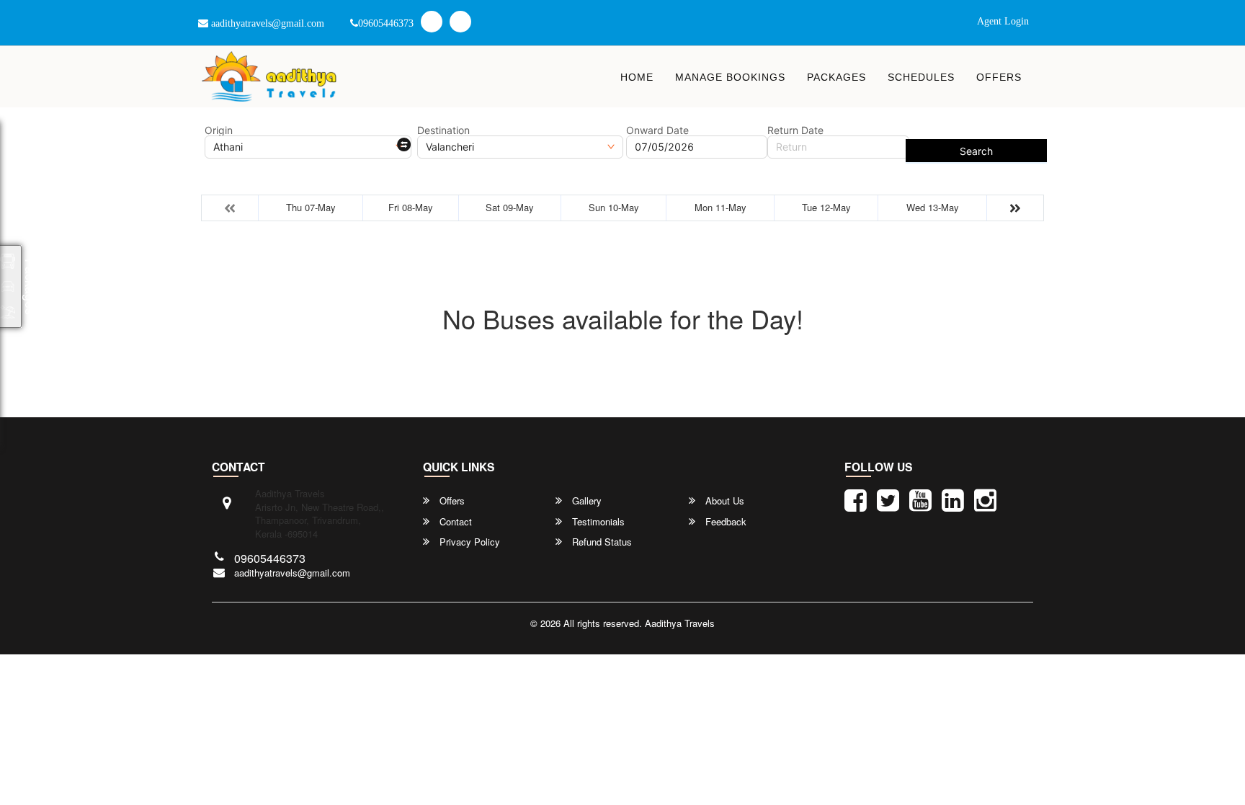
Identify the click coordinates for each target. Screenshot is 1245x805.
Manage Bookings (730, 77)
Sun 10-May (614, 207)
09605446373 (386, 23)
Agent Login (1003, 21)
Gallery (585, 500)
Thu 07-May (311, 207)
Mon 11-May (720, 207)
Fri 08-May (410, 207)
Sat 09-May (510, 207)
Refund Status (600, 541)
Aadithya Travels (680, 623)
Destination (443, 130)
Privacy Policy (468, 541)
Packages (836, 77)
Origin (219, 130)
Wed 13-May (932, 207)
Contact (454, 521)
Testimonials (597, 521)
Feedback (724, 521)
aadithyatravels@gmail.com (266, 23)
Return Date (795, 130)
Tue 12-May (826, 207)
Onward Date (657, 130)
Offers (999, 77)
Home (636, 77)
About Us (723, 500)
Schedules (921, 77)
